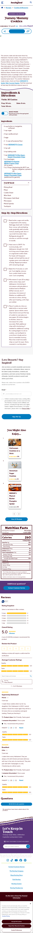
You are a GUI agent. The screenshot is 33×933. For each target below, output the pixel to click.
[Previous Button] (14, 514)
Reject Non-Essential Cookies (17, 926)
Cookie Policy (6, 916)
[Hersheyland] (2, 7)
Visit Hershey (16, 879)
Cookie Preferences (16, 930)
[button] (4, 113)
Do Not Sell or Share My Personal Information (16, 897)
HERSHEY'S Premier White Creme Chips (11, 162)
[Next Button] (18, 514)
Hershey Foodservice (16, 888)
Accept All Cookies (16, 921)
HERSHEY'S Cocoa (15, 145)
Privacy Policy (26, 408)
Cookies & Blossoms (16, 14)
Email (4, 390)
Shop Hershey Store (16, 875)
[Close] (30, 904)
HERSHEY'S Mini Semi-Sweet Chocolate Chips (16, 156)
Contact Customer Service (16, 588)
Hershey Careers (16, 884)
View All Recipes (16, 519)
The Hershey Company (16, 871)
